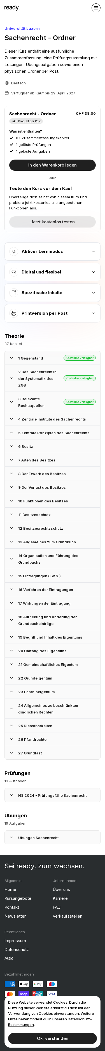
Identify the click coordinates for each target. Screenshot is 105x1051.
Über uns (61, 889)
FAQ (56, 907)
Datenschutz (16, 949)
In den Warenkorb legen (52, 165)
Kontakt (11, 907)
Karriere (60, 898)
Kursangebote (17, 898)
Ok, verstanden (52, 1038)
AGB (8, 958)
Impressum (15, 940)
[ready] (12, 8)
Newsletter (15, 916)
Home (10, 889)
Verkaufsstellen (67, 916)
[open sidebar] (96, 7)
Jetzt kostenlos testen (53, 221)
